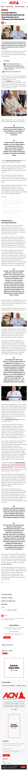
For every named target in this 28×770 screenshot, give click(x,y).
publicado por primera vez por (13, 160)
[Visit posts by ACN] (2, 616)
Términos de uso (12, 767)
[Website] (26, 616)
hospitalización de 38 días (12, 419)
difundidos (9, 81)
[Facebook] (11, 709)
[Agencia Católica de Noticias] (14, 3)
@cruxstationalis (9, 210)
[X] (13, 709)
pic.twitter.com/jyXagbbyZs (10, 213)
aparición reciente (20, 462)
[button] (23, 767)
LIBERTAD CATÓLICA (22, 685)
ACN (5, 22)
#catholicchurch (7, 211)
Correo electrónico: (14, 631)
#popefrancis (16, 210)
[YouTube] (16, 709)
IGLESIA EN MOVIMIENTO (8, 685)
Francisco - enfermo (12, 610)
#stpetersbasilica (16, 211)
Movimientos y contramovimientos (12, 71)
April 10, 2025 (15, 217)
